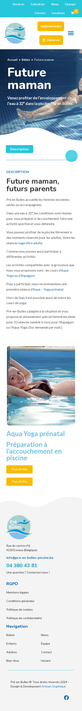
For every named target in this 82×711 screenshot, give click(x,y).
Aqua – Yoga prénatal (48, 289)
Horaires (18, 4)
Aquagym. (28, 275)
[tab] (19, 149)
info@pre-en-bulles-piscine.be (29, 557)
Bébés (26, 59)
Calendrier (38, 4)
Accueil (12, 59)
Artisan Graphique (54, 686)
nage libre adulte (30, 243)
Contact (40, 13)
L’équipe (70, 4)
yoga (22, 303)
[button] (71, 33)
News (55, 4)
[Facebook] (66, 698)
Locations (58, 13)
